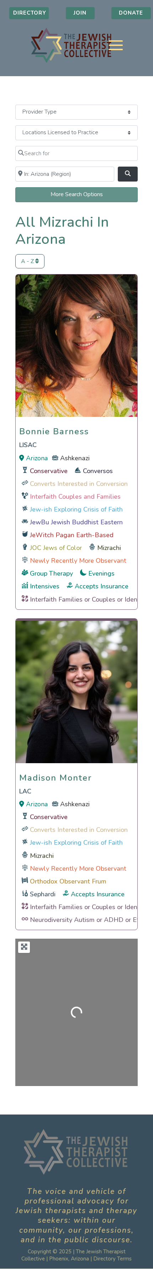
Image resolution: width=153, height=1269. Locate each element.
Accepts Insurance (101, 586)
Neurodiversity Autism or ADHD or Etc (86, 920)
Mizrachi (109, 548)
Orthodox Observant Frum (68, 881)
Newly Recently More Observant (78, 560)
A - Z (28, 261)
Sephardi (43, 894)
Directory (29, 12)
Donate (131, 12)
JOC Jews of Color (56, 548)
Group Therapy (51, 573)
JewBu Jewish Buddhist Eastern (76, 522)
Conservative (49, 471)
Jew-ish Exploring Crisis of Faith (76, 509)
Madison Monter (55, 775)
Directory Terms (112, 1258)
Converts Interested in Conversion (79, 483)
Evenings (101, 573)
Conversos (98, 471)
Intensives (44, 586)
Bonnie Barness (54, 429)
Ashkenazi (75, 458)
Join (80, 12)
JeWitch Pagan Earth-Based (72, 535)
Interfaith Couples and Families (75, 496)
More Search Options (77, 194)
